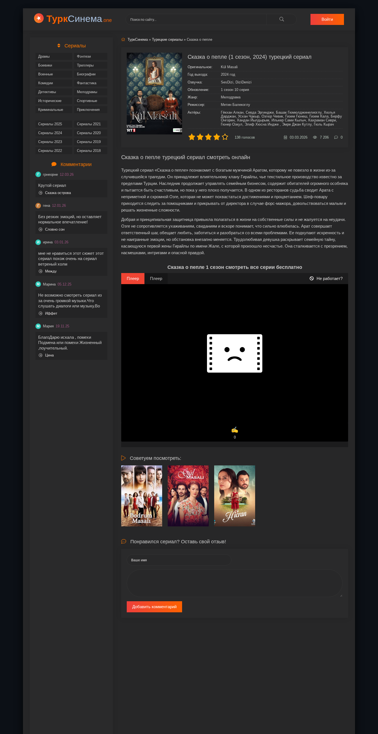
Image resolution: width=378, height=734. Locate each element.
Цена (49, 355)
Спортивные (87, 101)
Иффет (51, 313)
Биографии (86, 74)
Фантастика (86, 83)
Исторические (49, 101)
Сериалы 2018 (89, 151)
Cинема (79, 18)
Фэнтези (84, 56)
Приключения (88, 110)
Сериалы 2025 (50, 124)
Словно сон (54, 229)
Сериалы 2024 (50, 133)
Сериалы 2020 (89, 133)
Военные (45, 74)
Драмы (44, 56)
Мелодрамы (87, 92)
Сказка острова (58, 193)
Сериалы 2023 (50, 142)
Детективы (47, 92)
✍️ (234, 432)
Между (51, 271)
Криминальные (50, 110)
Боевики (45, 65)
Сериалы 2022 (50, 151)
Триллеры (85, 65)
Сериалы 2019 (89, 142)
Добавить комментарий (154, 606)
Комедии (45, 83)
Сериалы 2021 (89, 124)
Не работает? (330, 278)
